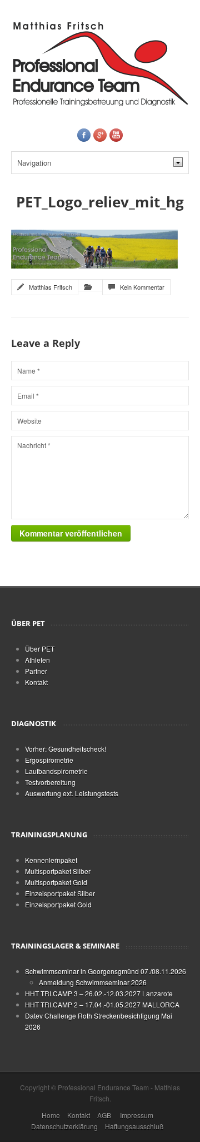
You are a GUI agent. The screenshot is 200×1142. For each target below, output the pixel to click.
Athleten (37, 659)
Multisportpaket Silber (58, 871)
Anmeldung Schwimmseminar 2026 (93, 982)
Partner (36, 671)
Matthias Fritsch (50, 286)
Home (51, 1115)
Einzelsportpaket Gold (58, 904)
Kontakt (36, 682)
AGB (104, 1115)
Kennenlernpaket (51, 860)
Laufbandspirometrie (56, 771)
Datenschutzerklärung (64, 1126)
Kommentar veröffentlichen (70, 533)
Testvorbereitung (50, 782)
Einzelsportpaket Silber (60, 893)
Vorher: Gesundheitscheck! (65, 748)
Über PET (39, 648)
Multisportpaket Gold (56, 882)
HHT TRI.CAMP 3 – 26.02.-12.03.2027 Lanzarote (99, 993)
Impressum (136, 1115)
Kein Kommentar (142, 286)
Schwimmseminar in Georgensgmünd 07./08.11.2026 (105, 971)
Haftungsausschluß (134, 1126)
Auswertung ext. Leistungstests (71, 793)
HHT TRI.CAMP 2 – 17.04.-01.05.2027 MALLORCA (102, 1004)
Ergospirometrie (49, 759)
